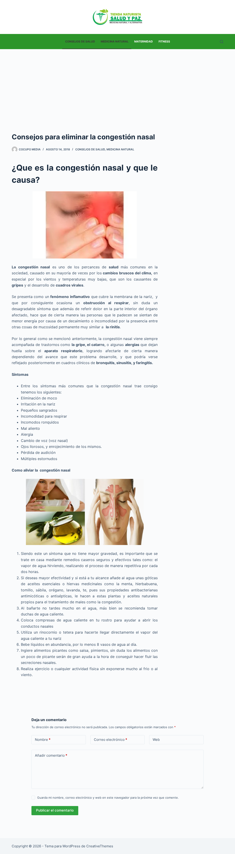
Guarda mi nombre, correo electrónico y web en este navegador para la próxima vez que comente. (108, 797)
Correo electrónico (110, 739)
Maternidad (143, 41)
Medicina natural (115, 41)
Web (156, 739)
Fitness (164, 41)
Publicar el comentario (55, 810)
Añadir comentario (51, 755)
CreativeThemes (99, 846)
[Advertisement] (117, 83)
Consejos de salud (80, 41)
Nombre (42, 739)
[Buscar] (221, 41)
